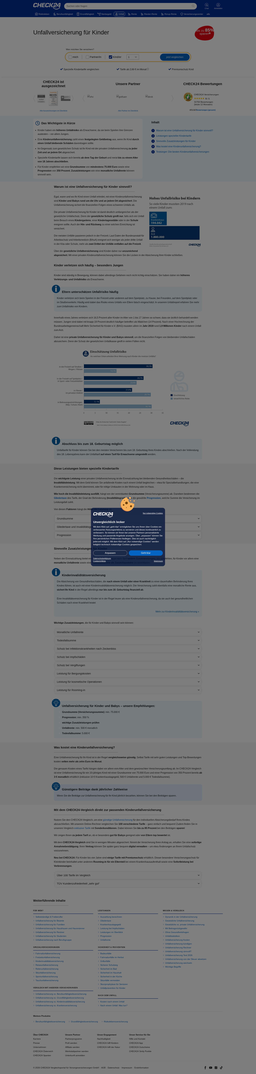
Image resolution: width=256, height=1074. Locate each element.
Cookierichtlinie (99, 561)
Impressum (158, 561)
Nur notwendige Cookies (153, 513)
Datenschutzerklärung (102, 558)
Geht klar (146, 553)
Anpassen (110, 553)
